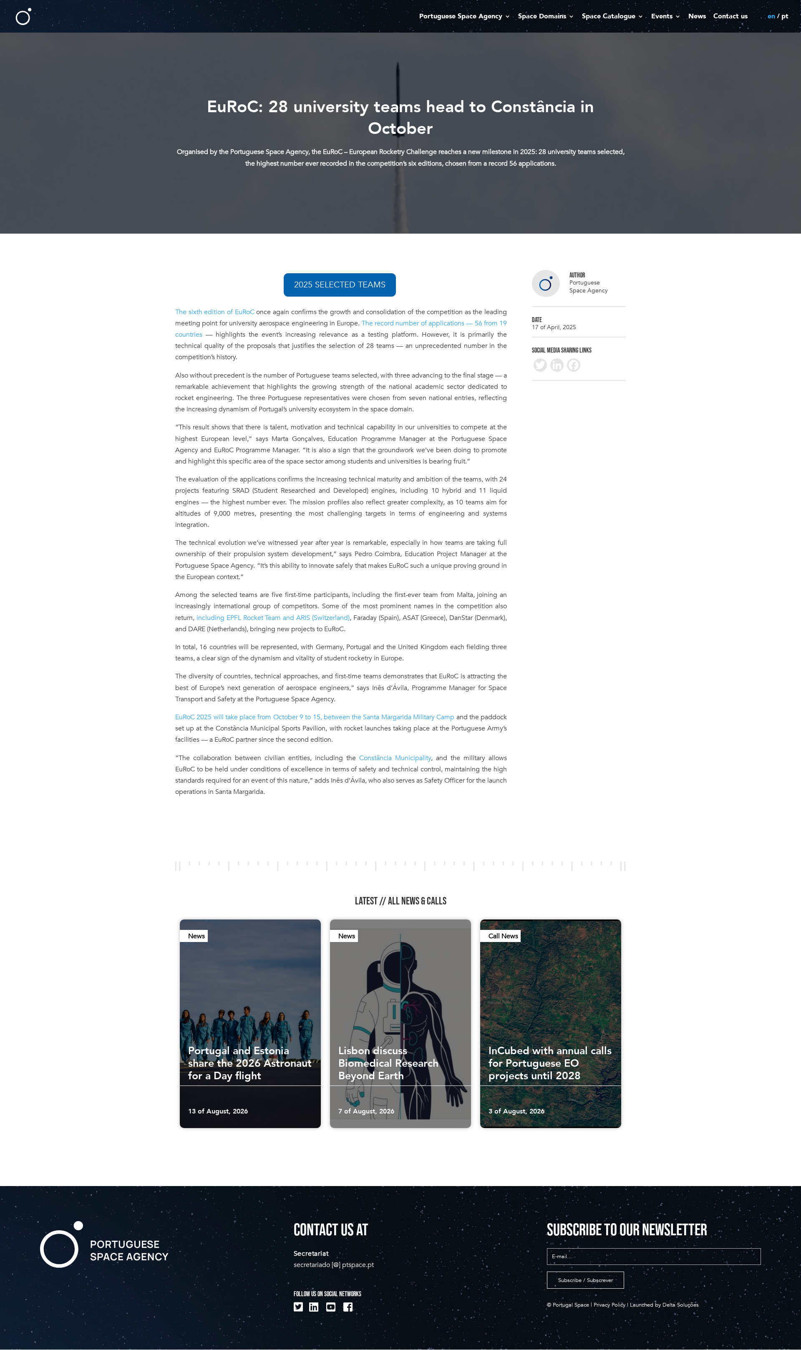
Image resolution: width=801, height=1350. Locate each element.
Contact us (730, 17)
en (771, 17)
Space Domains (542, 17)
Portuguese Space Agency (460, 17)
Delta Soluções (680, 1305)
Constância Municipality (395, 758)
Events (662, 17)
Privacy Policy (609, 1305)
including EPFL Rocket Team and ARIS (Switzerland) (272, 617)
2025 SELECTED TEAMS (339, 284)
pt (784, 17)
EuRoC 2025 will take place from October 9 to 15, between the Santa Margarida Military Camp (314, 717)
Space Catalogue (608, 17)
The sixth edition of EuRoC (214, 312)
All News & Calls (417, 901)
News (697, 17)
